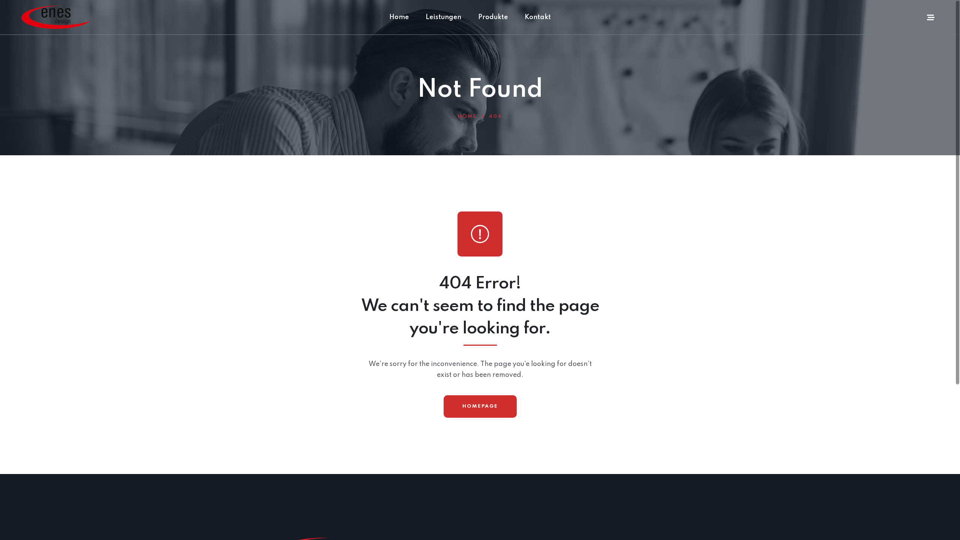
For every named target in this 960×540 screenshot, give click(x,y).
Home (399, 17)
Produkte (493, 17)
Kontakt (538, 17)
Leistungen (443, 17)
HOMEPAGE (480, 406)
